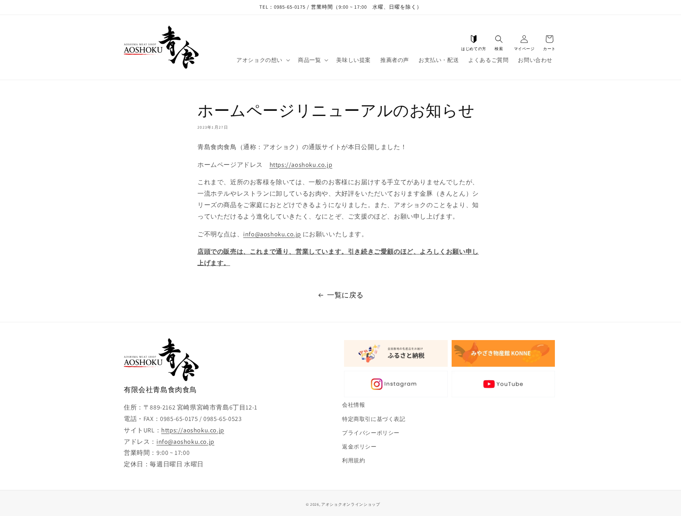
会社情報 (353, 404)
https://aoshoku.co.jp (301, 165)
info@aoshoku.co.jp (272, 234)
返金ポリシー (359, 446)
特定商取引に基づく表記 (374, 419)
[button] (499, 39)
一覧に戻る (345, 294)
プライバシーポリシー (371, 432)
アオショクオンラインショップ (350, 504)
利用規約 (353, 460)
